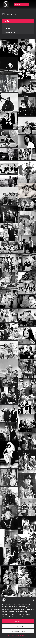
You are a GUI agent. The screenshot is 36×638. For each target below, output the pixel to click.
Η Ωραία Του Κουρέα (27, 96)
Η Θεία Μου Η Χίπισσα (27, 161)
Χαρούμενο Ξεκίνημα (9, 297)
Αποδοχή (18, 621)
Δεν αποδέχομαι (18, 626)
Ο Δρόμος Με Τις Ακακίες (27, 221)
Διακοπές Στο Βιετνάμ (27, 421)
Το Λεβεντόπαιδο (27, 242)
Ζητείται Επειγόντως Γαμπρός (9, 554)
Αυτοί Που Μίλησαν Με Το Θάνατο (9, 430)
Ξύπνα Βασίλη (9, 230)
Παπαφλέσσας (27, 274)
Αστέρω (9, 245)
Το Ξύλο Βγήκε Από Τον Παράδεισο (27, 505)
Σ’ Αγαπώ (9, 192)
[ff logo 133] (6, 2)
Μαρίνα (27, 137)
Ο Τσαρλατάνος (9, 573)
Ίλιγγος (8, 279)
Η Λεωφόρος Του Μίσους (27, 350)
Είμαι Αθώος (9, 589)
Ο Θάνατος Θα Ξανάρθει (27, 484)
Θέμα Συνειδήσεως (9, 393)
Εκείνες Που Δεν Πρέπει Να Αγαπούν (27, 190)
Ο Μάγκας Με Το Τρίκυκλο (27, 460)
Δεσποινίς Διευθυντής (9, 313)
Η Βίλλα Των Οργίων (9, 330)
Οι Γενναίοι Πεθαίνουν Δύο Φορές (27, 439)
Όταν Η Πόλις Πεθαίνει (8, 127)
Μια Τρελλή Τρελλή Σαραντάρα (8, 515)
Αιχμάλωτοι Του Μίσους (27, 523)
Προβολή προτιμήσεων (18, 631)
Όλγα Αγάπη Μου (27, 315)
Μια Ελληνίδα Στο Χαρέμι (27, 595)
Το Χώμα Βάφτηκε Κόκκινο (9, 157)
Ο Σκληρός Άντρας (27, 385)
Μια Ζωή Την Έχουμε (27, 366)
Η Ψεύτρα (27, 260)
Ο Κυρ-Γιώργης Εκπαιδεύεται (9, 261)
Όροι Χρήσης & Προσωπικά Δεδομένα (17, 635)
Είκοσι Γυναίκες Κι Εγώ (27, 403)
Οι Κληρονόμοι (9, 453)
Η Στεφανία (9, 212)
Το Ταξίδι (8, 62)
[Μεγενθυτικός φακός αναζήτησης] (27, 4)
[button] (33, 600)
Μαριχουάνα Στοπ (27, 285)
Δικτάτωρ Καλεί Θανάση (27, 59)
